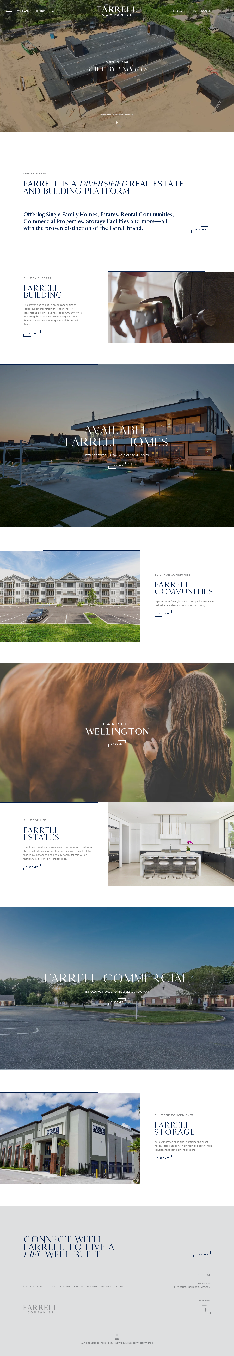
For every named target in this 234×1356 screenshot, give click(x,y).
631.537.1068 (204, 1283)
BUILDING (41, 11)
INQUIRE (206, 11)
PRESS (192, 11)
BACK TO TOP (205, 1300)
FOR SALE (178, 11)
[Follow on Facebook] (199, 1275)
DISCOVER (200, 229)
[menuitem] (10, 11)
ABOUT (56, 11)
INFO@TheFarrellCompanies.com (192, 1287)
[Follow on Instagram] (208, 1275)
